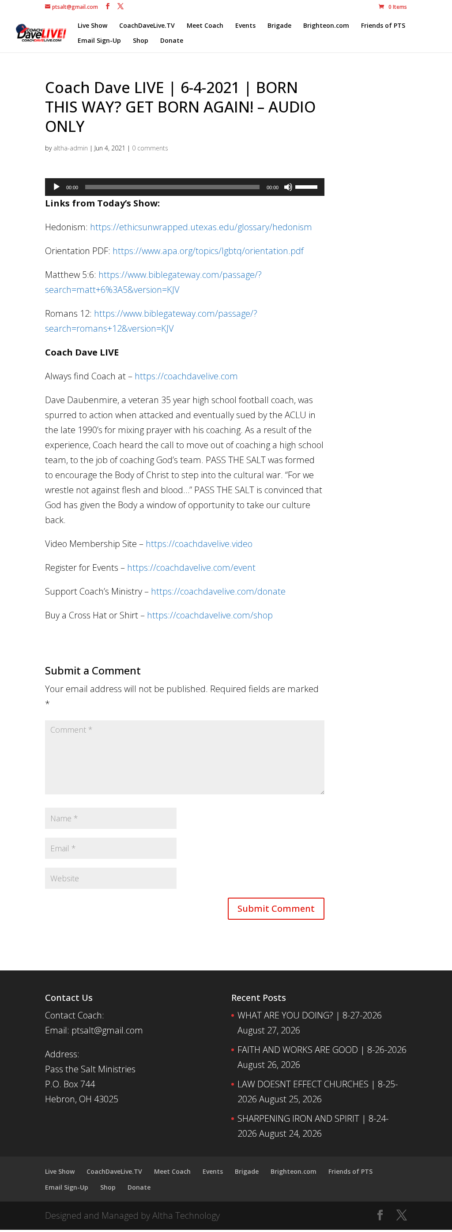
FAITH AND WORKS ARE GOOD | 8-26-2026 (322, 1050)
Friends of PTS (383, 26)
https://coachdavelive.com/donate (218, 591)
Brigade (279, 26)
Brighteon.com (326, 26)
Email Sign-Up (99, 41)
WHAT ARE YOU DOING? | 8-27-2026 (309, 1015)
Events (245, 26)
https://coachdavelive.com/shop (210, 615)
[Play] (56, 187)
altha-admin (70, 148)
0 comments (150, 148)
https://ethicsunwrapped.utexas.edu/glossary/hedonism (201, 227)
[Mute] (288, 187)
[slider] (307, 186)
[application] (184, 187)
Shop (140, 41)
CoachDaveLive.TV (147, 26)
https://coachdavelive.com (186, 376)
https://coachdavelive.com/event (191, 567)
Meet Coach (205, 26)
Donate (171, 41)
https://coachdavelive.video (199, 544)
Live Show (92, 26)
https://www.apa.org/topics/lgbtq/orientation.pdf (208, 251)
